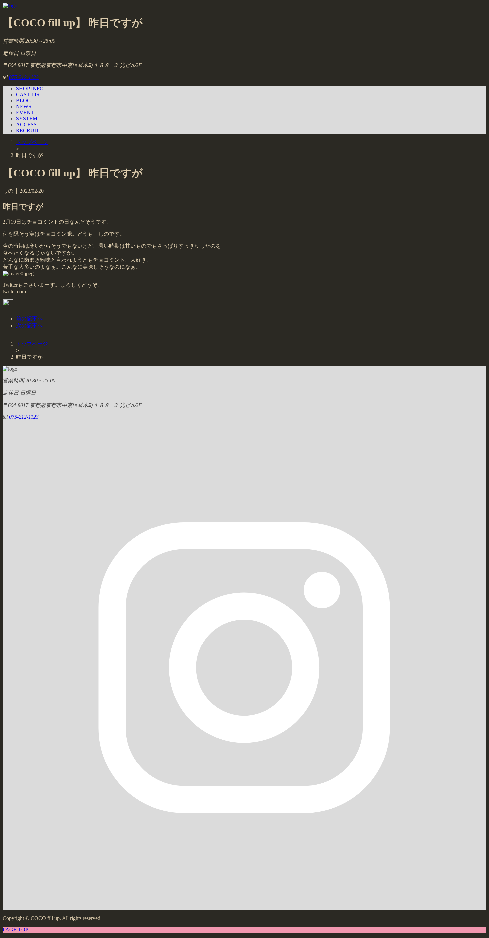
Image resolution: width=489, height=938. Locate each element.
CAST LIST (29, 94)
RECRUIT (27, 130)
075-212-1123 (24, 77)
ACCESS (26, 124)
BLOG (23, 100)
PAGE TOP (15, 929)
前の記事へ (29, 318)
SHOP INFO (30, 88)
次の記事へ (29, 325)
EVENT (25, 112)
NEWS (23, 106)
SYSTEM (26, 118)
